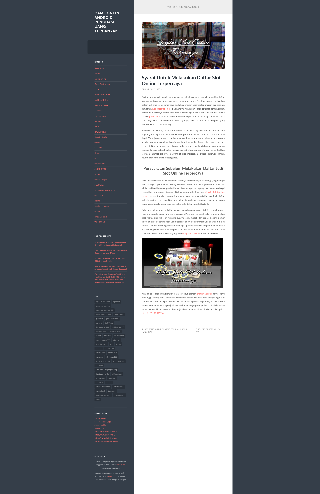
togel (98, 399)
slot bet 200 (100, 353)
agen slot (116, 302)
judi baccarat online (161, 108)
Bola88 (97, 73)
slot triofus (99, 195)
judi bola (99, 323)
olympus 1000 (101, 331)
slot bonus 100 (111, 357)
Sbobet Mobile (100, 425)
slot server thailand (103, 387)
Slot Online (99, 185)
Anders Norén (213, 329)
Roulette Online (101, 137)
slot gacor (98, 174)
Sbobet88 (98, 148)
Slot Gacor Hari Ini (102, 374)
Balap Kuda (99, 68)
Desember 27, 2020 (151, 89)
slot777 (99, 348)
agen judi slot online (103, 302)
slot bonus (99, 357)
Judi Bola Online (101, 100)
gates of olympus (112, 319)
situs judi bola (119, 336)
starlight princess (101, 206)
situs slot (116, 340)
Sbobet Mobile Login (102, 422)
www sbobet (99, 428)
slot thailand (100, 391)
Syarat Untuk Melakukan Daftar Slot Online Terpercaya (181, 80)
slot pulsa (99, 382)
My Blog (97, 121)
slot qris (109, 382)
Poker (96, 126)
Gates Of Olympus (102, 84)
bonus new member (103, 306)
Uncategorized (100, 217)
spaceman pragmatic (103, 395)
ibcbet (97, 89)
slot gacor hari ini (190, 233)
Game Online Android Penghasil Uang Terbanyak (108, 22)
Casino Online (100, 79)
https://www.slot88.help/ (104, 435)
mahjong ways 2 (118, 327)
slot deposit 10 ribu (103, 361)
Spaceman (111, 391)
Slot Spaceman (118, 387)
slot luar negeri (100, 179)
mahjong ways (100, 116)
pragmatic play (115, 331)
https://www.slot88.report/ (105, 431)
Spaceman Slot (119, 395)
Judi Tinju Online (101, 105)
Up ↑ (198, 332)
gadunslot (99, 319)
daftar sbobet (119, 314)
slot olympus (100, 378)
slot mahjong (117, 374)
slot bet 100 (99, 163)
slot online (112, 378)
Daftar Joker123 (101, 418)
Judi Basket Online (102, 95)
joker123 (112, 476)
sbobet (97, 142)
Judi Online (109, 323)
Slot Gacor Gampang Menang (106, 370)
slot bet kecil (112, 353)
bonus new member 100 (104, 310)
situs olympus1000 (103, 340)
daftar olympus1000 (103, 314)
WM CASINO (100, 222)
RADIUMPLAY (100, 132)
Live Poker (98, 110)
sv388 (97, 211)
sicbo (96, 153)
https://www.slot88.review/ (105, 438)
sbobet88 (107, 336)
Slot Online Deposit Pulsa (104, 190)
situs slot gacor (101, 344)
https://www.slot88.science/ (106, 441)
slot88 (97, 201)
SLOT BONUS (100, 169)
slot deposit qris (118, 361)
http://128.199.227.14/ (153, 313)
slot (96, 158)
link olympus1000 (102, 327)
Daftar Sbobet (204, 293)
